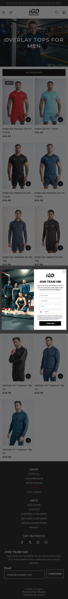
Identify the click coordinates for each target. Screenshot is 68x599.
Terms (56, 319)
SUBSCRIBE (50, 323)
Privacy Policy (51, 319)
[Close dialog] (64, 271)
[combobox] (41, 312)
